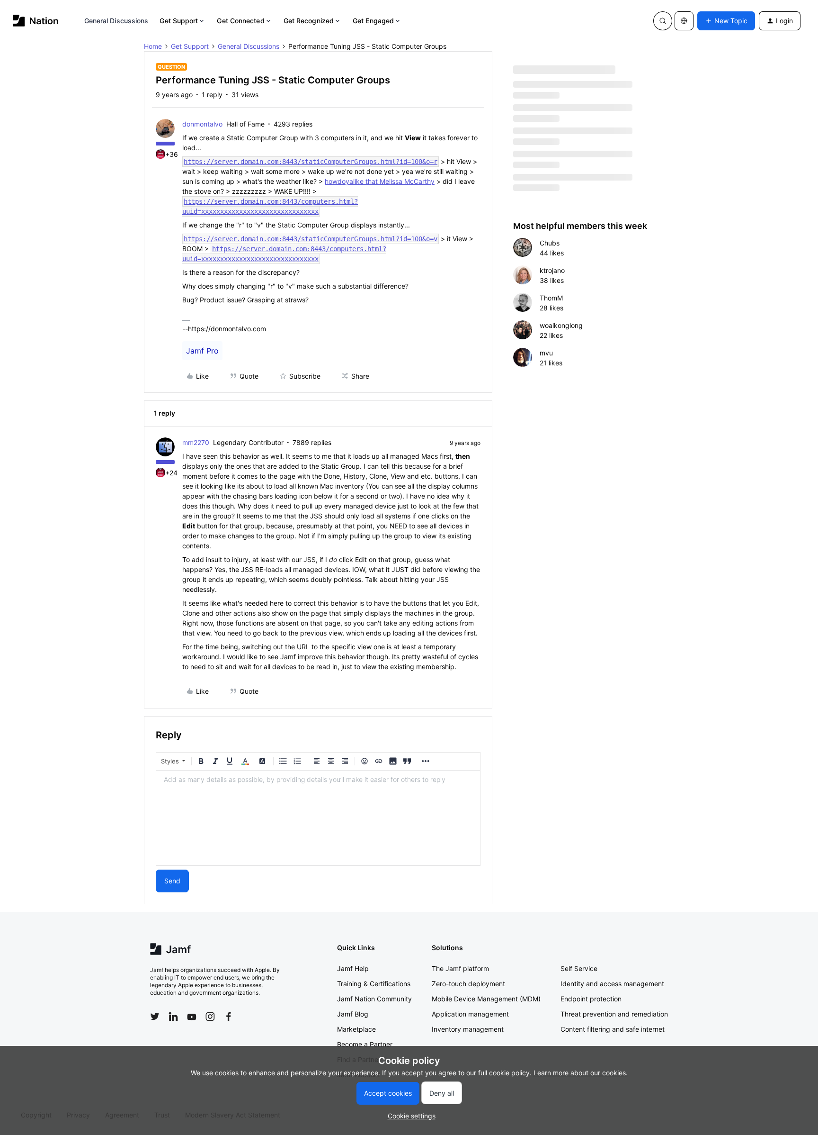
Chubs (550, 243)
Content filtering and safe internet (612, 1029)
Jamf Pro (202, 350)
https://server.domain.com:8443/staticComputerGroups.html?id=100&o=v (310, 239)
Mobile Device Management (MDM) (486, 999)
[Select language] (684, 20)
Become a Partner (364, 1044)
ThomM (551, 298)
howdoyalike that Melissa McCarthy (380, 181)
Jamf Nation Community (374, 999)
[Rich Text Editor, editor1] (318, 818)
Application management (470, 1014)
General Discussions (116, 21)
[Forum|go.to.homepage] (36, 21)
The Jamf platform (460, 968)
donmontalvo (202, 124)
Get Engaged (373, 21)
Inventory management (468, 1029)
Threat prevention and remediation (614, 1014)
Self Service (578, 968)
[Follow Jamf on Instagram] (210, 1016)
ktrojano (552, 270)
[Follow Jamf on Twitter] (155, 1016)
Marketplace (356, 1029)
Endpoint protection (591, 999)
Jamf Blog (352, 1014)
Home (153, 46)
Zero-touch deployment (468, 984)
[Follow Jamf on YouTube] (191, 1016)
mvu (546, 353)
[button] (726, 20)
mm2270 (195, 442)
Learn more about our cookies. (580, 1073)
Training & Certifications (373, 984)
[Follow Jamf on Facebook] (228, 1016)
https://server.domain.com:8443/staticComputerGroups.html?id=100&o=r (310, 161)
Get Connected (240, 21)
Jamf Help (353, 968)
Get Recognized (309, 21)
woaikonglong (561, 325)
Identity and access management (612, 984)
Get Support (179, 21)
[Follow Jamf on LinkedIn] (173, 1016)
